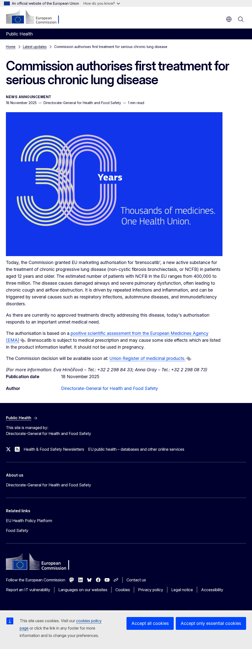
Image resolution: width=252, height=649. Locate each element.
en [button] (228, 19)
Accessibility (212, 589)
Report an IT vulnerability (28, 589)
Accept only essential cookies (211, 623)
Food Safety (17, 530)
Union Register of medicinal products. (147, 358)
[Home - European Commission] (36, 17)
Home (11, 47)
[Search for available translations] (22, 340)
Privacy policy (150, 589)
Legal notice (182, 589)
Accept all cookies (150, 623)
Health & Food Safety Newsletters (54, 449)
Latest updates (35, 47)
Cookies (122, 589)
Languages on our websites (82, 589)
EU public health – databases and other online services (136, 449)
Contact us (136, 579)
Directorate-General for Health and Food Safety (109, 388)
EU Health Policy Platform (29, 520)
